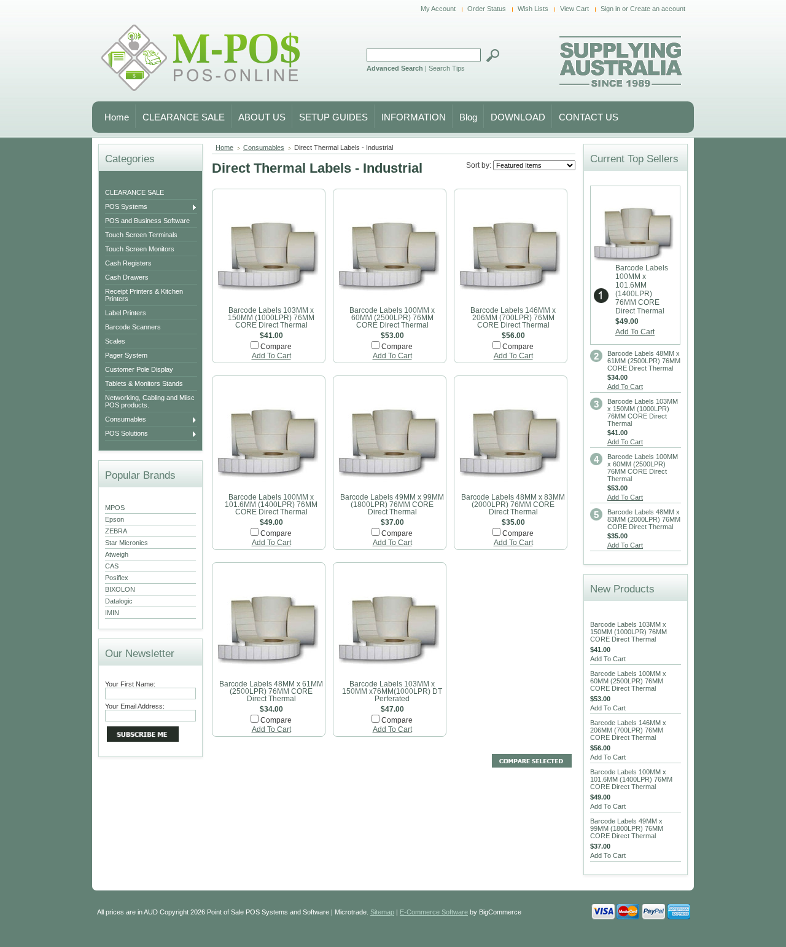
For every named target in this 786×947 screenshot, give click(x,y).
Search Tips (447, 68)
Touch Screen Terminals (141, 234)
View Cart (574, 8)
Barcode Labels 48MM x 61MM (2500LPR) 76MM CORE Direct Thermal (271, 691)
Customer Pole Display (139, 369)
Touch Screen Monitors (139, 249)
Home (224, 147)
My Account (438, 8)
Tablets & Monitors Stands (144, 383)
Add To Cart (271, 356)
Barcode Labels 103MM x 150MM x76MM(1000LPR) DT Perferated (392, 691)
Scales (115, 341)
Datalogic (119, 601)
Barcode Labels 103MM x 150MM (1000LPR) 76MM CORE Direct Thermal (271, 318)
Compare (276, 346)
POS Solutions (126, 434)
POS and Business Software (147, 220)
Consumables (125, 419)
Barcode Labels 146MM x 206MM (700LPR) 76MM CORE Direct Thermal (513, 318)
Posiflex (116, 577)
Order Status (486, 8)
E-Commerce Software (434, 912)
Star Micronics (126, 542)
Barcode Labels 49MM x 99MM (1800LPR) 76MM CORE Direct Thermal (392, 504)
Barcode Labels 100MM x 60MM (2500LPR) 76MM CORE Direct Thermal (392, 318)
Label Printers (125, 312)
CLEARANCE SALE (134, 192)
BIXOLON (120, 589)
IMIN (112, 612)
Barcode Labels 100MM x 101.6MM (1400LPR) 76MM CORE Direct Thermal (271, 504)
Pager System (126, 355)
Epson (114, 519)
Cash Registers (128, 263)
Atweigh (116, 554)
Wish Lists (533, 8)
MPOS (115, 507)
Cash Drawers (127, 277)
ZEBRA (116, 531)
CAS (112, 566)
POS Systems (126, 207)
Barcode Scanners (133, 327)
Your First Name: (130, 684)
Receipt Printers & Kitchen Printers (144, 295)
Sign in (610, 8)
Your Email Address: (135, 706)
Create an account (657, 8)
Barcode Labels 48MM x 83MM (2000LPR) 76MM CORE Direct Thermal (513, 504)
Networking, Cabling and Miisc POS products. (150, 401)
